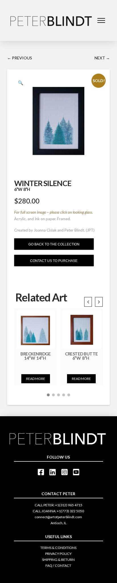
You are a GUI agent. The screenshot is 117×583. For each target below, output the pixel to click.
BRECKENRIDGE (35, 353)
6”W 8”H (81, 358)
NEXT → (102, 57)
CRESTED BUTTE (81, 353)
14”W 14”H (35, 358)
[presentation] (88, 302)
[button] (48, 394)
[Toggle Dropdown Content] (101, 20)
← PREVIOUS (19, 57)
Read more (35, 378)
